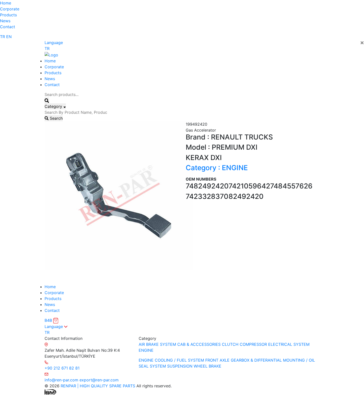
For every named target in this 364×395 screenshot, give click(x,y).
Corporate (9, 8)
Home (5, 2)
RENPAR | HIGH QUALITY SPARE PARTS (97, 385)
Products (8, 14)
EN (9, 36)
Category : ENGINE (217, 167)
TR (2, 36)
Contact (7, 26)
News (5, 20)
